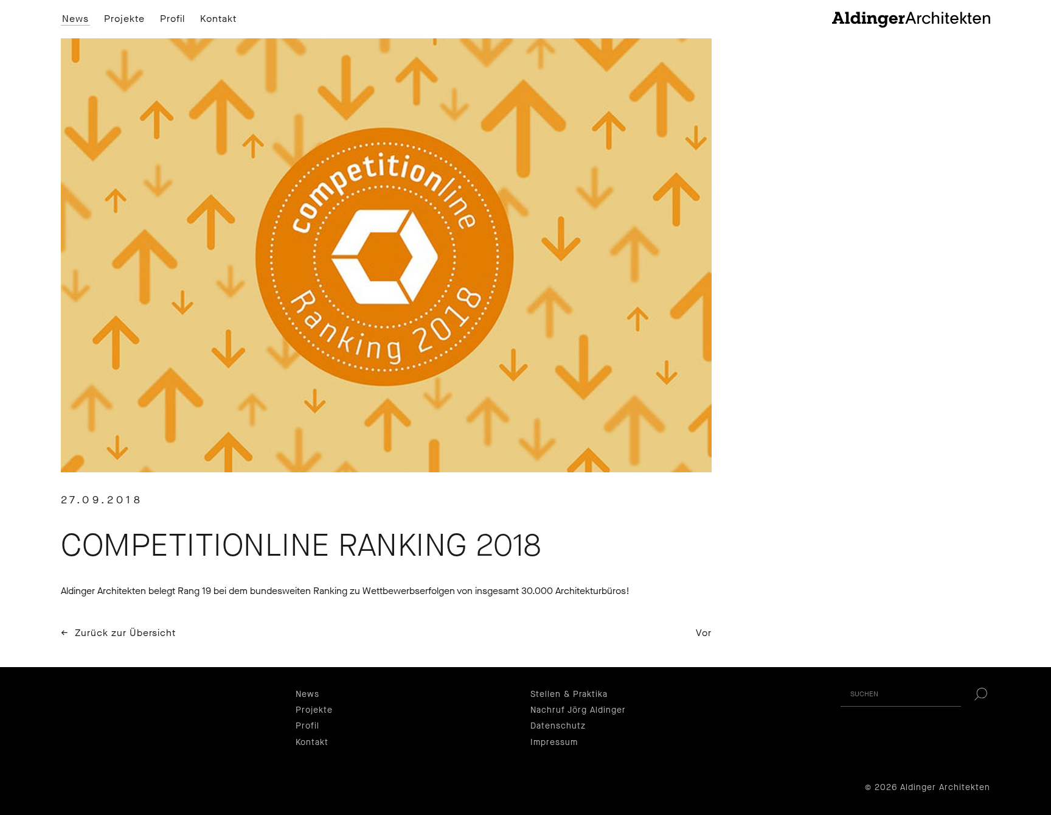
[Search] (980, 694)
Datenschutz (558, 726)
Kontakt (218, 19)
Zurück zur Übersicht (125, 633)
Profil (172, 19)
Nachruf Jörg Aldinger (578, 710)
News (75, 19)
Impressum (554, 742)
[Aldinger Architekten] (911, 19)
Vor (704, 632)
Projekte (124, 19)
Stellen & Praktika (569, 694)
